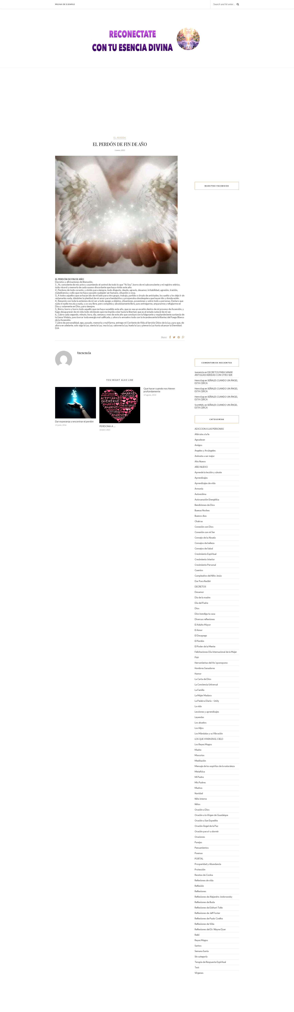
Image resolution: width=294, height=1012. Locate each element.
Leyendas (199, 717)
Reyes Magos (201, 940)
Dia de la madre (202, 597)
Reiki (197, 934)
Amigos (198, 445)
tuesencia (84, 353)
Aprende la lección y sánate (208, 472)
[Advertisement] (147, 102)
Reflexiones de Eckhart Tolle (209, 907)
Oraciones (200, 837)
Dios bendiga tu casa (205, 613)
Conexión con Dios (204, 526)
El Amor (198, 630)
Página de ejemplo (65, 4)
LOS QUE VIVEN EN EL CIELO (209, 739)
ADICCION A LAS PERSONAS (209, 428)
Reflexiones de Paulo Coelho (209, 918)
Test (197, 967)
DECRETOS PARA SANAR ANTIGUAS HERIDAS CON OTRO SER (214, 373)
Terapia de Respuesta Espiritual (210, 962)
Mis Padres (200, 782)
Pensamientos (202, 847)
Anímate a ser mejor (205, 456)
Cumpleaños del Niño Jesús (208, 575)
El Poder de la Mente (205, 646)
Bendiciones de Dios (205, 505)
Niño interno (201, 798)
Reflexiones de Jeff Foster (207, 913)
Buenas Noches (202, 510)
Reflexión (199, 885)
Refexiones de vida (204, 880)
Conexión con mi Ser (205, 532)
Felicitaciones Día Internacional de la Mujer (216, 652)
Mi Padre (199, 777)
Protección (200, 869)
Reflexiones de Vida (204, 924)
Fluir (197, 657)
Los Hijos (199, 728)
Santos (198, 945)
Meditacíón (200, 760)
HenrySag (199, 380)
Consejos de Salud (204, 548)
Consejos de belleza (204, 543)
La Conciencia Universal (206, 684)
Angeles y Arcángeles (205, 450)
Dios (197, 608)
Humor (198, 673)
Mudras (198, 788)
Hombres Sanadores (205, 668)
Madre (198, 749)
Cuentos (199, 570)
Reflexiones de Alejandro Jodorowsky (213, 896)
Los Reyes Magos (203, 744)
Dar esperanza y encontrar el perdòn (74, 421)
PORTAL (199, 858)
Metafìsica (200, 771)
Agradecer (200, 439)
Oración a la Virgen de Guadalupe (211, 815)
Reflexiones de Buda (205, 902)
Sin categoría (201, 956)
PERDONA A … (107, 426)
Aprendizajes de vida (205, 483)
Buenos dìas (201, 516)
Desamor (199, 592)
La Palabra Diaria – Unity (207, 700)
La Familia (199, 690)
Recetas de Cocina (204, 875)
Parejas (198, 842)
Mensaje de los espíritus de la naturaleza (215, 766)
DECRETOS (200, 586)
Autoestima (200, 494)
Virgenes (199, 973)
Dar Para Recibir (203, 581)
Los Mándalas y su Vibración (209, 733)
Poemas (199, 853)
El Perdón (120, 138)
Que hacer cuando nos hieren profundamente (159, 390)
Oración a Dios (202, 809)
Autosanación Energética (207, 499)
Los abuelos (200, 722)
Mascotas (199, 755)
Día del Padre (201, 603)
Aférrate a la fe (202, 434)
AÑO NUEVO (201, 467)
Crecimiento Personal (205, 564)
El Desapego (201, 635)
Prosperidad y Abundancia (208, 864)
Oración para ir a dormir (207, 831)
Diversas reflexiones (205, 619)
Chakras (199, 521)
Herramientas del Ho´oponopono (211, 662)
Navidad (199, 793)
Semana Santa (202, 951)
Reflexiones (200, 891)
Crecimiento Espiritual (205, 554)
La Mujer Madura (203, 695)
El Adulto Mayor (203, 624)
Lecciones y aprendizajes (207, 711)
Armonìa (199, 488)
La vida (198, 706)
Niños (197, 804)
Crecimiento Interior (205, 559)
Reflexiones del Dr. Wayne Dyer (210, 929)
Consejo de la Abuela (205, 537)
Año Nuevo (200, 461)
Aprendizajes (201, 477)
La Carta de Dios (203, 679)
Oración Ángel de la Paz (206, 826)
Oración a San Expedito (206, 820)
